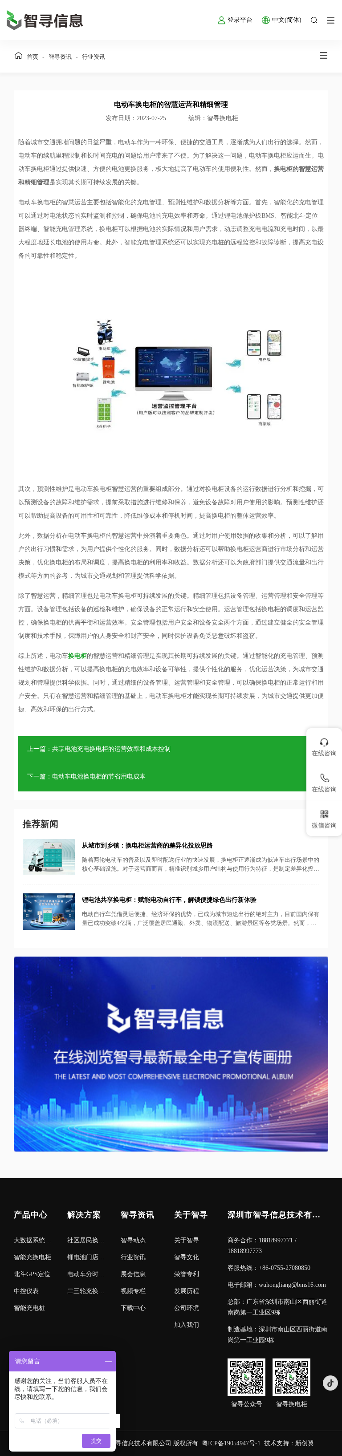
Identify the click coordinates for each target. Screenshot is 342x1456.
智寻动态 (133, 1240)
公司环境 (186, 1308)
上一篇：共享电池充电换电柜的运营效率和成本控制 (99, 749)
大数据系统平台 (35, 1240)
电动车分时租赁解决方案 (101, 1274)
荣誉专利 (186, 1274)
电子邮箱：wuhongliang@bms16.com (277, 1285)
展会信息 (133, 1274)
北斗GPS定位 (32, 1274)
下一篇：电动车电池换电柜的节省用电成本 (86, 776)
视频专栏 (133, 1291)
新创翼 (304, 1443)
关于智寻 (186, 1240)
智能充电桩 (29, 1308)
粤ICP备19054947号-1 (231, 1443)
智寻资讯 (60, 56)
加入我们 (186, 1325)
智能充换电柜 (32, 1257)
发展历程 (186, 1291)
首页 (32, 56)
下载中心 (133, 1308)
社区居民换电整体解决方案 (104, 1240)
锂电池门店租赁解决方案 (101, 1257)
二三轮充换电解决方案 (98, 1291)
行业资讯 (93, 56)
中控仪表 (26, 1291)
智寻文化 (186, 1257)
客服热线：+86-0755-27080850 (269, 1268)
